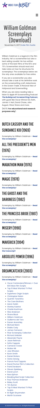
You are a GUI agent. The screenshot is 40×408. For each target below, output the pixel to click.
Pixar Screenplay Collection (19, 333)
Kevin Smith (12, 353)
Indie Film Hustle (28, 45)
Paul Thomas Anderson (17, 380)
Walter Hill (11, 348)
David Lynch (12, 372)
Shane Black (12, 314)
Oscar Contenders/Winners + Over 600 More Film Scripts (22, 284)
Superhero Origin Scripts (18, 293)
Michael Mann (13, 325)
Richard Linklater (14, 335)
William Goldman (15, 317)
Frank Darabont (14, 366)
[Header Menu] (37, 15)
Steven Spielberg (14, 369)
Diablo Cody (12, 327)
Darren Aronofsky (14, 322)
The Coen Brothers (15, 301)
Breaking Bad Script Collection (20, 377)
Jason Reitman (14, 340)
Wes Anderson (13, 312)
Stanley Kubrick (14, 306)
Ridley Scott (12, 382)
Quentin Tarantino (15, 299)
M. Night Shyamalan (16, 393)
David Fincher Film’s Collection (20, 364)
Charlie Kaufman (14, 309)
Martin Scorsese (14, 395)
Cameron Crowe (14, 346)
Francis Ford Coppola (16, 361)
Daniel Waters (13, 356)
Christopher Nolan (15, 296)
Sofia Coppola (13, 343)
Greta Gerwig (13, 359)
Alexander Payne (14, 338)
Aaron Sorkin (12, 304)
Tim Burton (12, 385)
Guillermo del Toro (15, 319)
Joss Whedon (13, 351)
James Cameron (14, 330)
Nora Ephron (12, 374)
